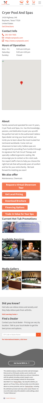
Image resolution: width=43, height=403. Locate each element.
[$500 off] (21, 232)
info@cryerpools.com (14, 37)
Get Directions (8, 26)
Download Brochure (15, 201)
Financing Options (14, 207)
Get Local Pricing (14, 194)
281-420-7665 (10, 34)
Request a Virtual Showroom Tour (21, 186)
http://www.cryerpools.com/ (17, 40)
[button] (9, 398)
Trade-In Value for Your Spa (19, 214)
